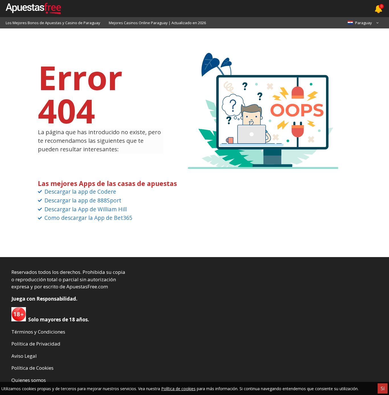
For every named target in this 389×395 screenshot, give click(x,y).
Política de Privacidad (35, 343)
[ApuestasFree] (30, 8)
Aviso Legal (24, 356)
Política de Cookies (32, 368)
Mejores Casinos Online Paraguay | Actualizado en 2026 (157, 22)
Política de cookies (178, 388)
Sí (382, 388)
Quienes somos (28, 380)
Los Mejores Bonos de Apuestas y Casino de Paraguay (53, 22)
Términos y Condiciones (38, 331)
